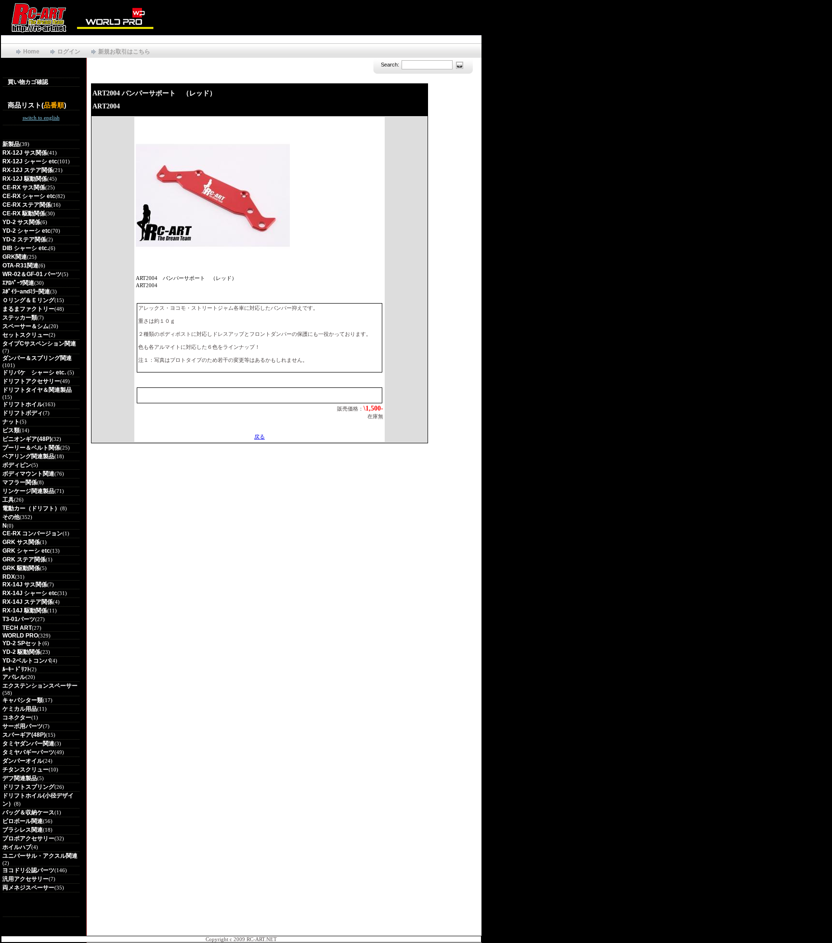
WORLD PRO (20, 635)
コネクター (16, 717)
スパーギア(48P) (24, 734)
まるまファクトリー (28, 308)
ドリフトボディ (22, 413)
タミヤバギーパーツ (28, 752)
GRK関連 (14, 256)
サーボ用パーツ (22, 726)
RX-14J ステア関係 (27, 601)
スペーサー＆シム (25, 326)
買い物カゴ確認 (28, 82)
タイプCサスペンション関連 (39, 343)
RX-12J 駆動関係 (24, 178)
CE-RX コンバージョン (32, 533)
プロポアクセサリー (28, 838)
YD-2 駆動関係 (21, 652)
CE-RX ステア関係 (26, 204)
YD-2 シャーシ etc (26, 230)
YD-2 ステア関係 (24, 239)
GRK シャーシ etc (26, 550)
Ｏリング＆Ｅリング (28, 300)
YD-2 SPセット (22, 643)
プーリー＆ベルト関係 (31, 447)
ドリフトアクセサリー (31, 381)
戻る (259, 436)
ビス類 (11, 430)
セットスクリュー (25, 335)
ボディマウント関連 (28, 473)
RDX (8, 576)
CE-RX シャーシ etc (28, 196)
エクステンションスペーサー (40, 685)
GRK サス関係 (21, 542)
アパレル (14, 677)
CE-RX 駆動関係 (23, 213)
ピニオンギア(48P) (27, 439)
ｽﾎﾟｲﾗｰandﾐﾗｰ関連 (26, 291)
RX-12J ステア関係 (27, 170)
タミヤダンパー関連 (28, 743)
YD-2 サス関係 (21, 222)
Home (31, 51)
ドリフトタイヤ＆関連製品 (37, 389)
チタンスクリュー (25, 769)
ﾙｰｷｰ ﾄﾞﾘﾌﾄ (16, 669)
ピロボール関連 (22, 821)
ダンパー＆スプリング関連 (37, 358)
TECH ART (17, 627)
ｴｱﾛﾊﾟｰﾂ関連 (18, 282)
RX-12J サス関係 (24, 152)
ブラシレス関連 (22, 829)
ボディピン (16, 465)
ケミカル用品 (19, 708)
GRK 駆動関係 (21, 568)
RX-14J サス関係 (24, 584)
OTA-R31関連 (20, 265)
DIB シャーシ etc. (25, 248)
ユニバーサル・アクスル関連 (40, 855)
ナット (11, 421)
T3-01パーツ (18, 619)
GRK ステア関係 (24, 559)
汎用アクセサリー (25, 879)
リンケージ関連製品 (28, 491)
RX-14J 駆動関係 (24, 610)
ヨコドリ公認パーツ (28, 870)
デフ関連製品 (19, 778)
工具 (8, 499)
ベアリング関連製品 (28, 456)
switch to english (41, 117)
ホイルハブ (16, 847)
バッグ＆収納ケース (28, 812)
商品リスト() (37, 105)
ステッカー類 (19, 317)
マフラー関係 (19, 482)
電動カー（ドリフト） (31, 508)
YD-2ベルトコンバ (26, 660)
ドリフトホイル (22, 404)
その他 (11, 517)
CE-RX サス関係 (23, 187)
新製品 (11, 144)
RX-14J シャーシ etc (29, 593)
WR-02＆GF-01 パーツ (32, 274)
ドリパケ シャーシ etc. (34, 372)
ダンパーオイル (22, 760)
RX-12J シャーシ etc (29, 161)
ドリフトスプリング (28, 787)
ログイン (68, 51)
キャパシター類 (22, 700)
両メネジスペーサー (28, 887)
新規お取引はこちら (124, 51)
